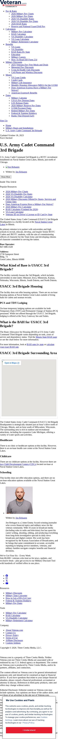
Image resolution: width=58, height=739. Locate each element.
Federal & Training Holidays (24, 113)
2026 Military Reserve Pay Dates (26, 105)
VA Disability (17, 49)
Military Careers (18, 57)
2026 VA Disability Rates (22, 19)
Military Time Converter (16, 595)
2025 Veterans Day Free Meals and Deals (29, 65)
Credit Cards (17, 80)
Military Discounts (14, 62)
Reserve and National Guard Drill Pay (28, 26)
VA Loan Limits (18, 77)
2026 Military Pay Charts (22, 13)
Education (15, 54)
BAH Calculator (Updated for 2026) (22, 209)
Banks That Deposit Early (22, 116)
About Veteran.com (14, 630)
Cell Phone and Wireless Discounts (26, 72)
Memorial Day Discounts (22, 67)
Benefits (9, 44)
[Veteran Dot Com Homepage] (13, 6)
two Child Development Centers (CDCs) (18, 464)
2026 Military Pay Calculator (18, 207)
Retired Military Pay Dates (23, 110)
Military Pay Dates (14, 603)
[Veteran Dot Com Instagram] (7, 578)
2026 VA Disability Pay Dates (24, 21)
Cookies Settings (13, 643)
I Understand (29, 730)
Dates (8, 95)
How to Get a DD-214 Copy (18, 598)
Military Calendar (19, 98)
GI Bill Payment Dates (21, 108)
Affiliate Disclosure (14, 640)
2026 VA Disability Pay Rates (19, 194)
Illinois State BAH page (46, 337)
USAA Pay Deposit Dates (22, 100)
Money (9, 75)
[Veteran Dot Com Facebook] (7, 575)
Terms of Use (12, 638)
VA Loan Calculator (20, 39)
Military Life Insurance (21, 82)
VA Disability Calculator (22, 36)
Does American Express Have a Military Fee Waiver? (29, 204)
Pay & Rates (11, 11)
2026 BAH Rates (19, 24)
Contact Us (11, 633)
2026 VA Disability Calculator (19, 196)
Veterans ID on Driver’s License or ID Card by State (29, 214)
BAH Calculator (18, 34)
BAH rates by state (35, 344)
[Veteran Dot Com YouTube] (7, 583)
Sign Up (3, 120)
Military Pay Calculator (21, 31)
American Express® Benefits (24, 93)
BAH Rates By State (20, 52)
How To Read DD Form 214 (24, 59)
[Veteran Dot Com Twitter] (7, 581)
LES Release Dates (19, 103)
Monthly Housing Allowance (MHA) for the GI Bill (34, 85)
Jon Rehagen (21, 172)
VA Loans (15, 47)
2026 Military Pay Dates (22, 16)
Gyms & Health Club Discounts (25, 70)
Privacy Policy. (28, 723)
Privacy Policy (12, 635)
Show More (5, 177)
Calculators (11, 29)
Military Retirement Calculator (24, 42)
